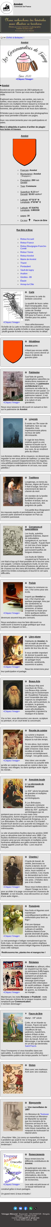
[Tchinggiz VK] (20, 1210)
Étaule (23, 281)
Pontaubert (25, 266)
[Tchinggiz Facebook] (25, 1210)
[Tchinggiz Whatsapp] (30, 1210)
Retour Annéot (27, 256)
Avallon (23, 273)
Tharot (23, 263)
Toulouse (44, 1114)
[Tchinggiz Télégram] (15, 1210)
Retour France (27, 243)
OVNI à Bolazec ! (15, 37)
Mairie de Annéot (28, 259)
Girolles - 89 (26, 277)
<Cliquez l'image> (11, 322)
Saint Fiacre (30, 1046)
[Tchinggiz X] (35, 1210)
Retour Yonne (26, 252)
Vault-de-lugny (27, 270)
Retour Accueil (27, 239)
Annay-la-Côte (27, 284)
